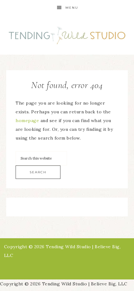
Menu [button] (71, 8)
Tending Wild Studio (67, 35)
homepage (27, 120)
